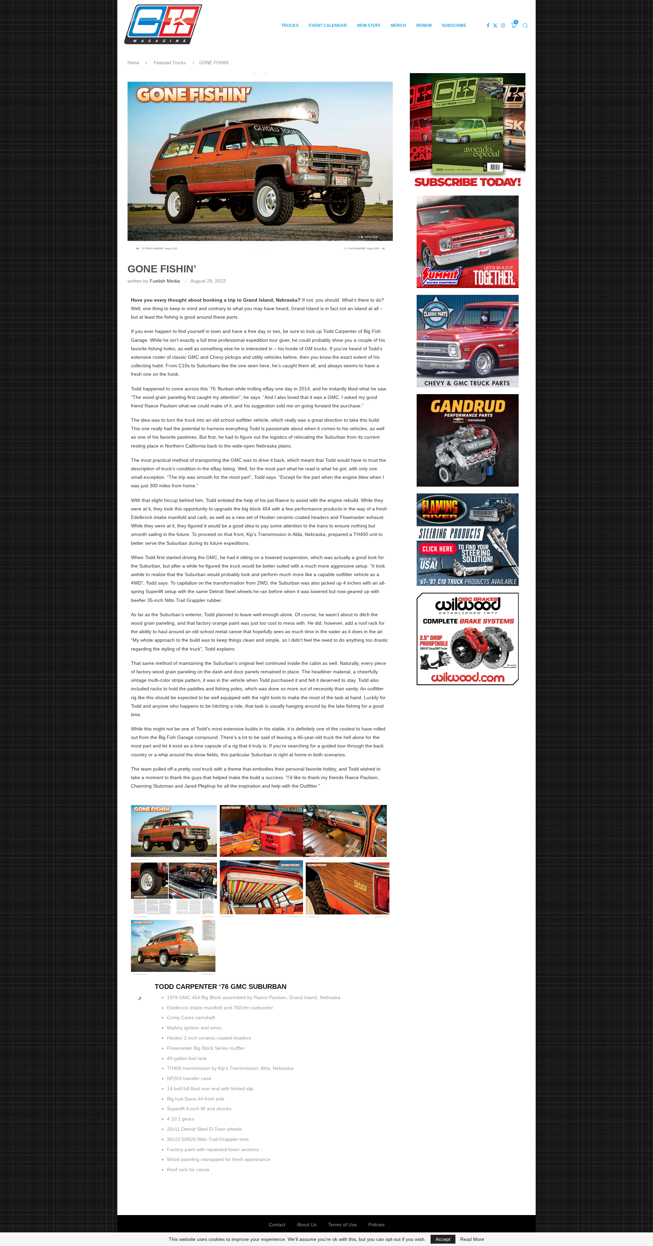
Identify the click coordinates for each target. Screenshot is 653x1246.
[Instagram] (503, 25)
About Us (307, 1224)
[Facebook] (488, 25)
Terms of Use (342, 1224)
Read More (472, 1239)
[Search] (525, 25)
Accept (443, 1239)
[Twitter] (495, 25)
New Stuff (369, 25)
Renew (424, 25)
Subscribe (454, 25)
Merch (398, 25)
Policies (376, 1224)
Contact (277, 1224)
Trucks (290, 25)
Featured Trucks (170, 62)
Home (133, 62)
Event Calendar (328, 25)
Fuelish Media (165, 281)
